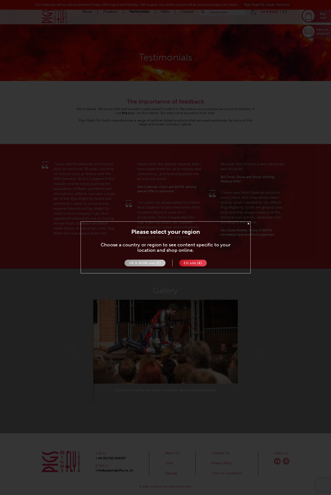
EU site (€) (193, 263)
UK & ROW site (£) (145, 263)
